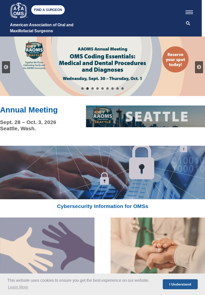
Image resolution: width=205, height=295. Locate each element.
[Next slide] (199, 67)
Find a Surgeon (48, 10)
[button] (189, 11)
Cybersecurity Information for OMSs (102, 206)
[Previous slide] (6, 67)
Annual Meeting (29, 110)
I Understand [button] (180, 284)
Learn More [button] (18, 287)
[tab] (82, 88)
